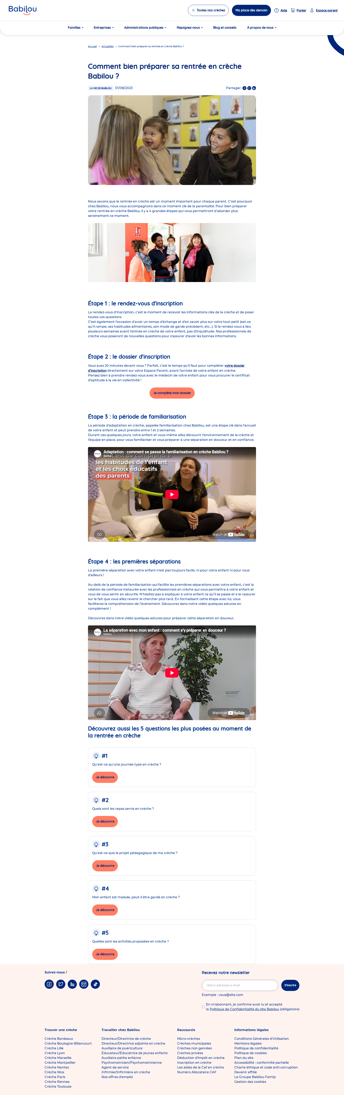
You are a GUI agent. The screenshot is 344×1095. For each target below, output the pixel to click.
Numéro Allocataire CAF (196, 1072)
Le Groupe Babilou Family (255, 1077)
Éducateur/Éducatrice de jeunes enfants (135, 1053)
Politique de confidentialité (256, 1048)
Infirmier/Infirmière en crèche (126, 1072)
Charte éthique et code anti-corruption (266, 1067)
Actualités (107, 46)
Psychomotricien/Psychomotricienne (132, 1063)
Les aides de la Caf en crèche (200, 1067)
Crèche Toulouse (58, 1086)
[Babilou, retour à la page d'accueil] (22, 10)
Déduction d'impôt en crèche (201, 1058)
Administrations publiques (143, 27)
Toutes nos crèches (211, 10)
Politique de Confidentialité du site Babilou (244, 1009)
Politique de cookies (250, 1053)
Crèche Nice (54, 1072)
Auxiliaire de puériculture (122, 1048)
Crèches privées (190, 1053)
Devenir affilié (245, 1072)
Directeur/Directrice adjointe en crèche (133, 1043)
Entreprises (102, 27)
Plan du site (243, 1058)
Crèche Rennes (57, 1082)
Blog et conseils (224, 27)
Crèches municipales (194, 1043)
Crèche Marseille (58, 1058)
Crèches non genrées (194, 1048)
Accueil (92, 46)
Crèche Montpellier (60, 1063)
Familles (74, 27)
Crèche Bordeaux (59, 1039)
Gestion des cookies (250, 1082)
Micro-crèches (188, 1039)
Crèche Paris (55, 1077)
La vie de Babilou (101, 88)
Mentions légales (248, 1043)
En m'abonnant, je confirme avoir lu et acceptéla (252, 1007)
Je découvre (105, 777)
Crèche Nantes (57, 1067)
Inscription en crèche (194, 1063)
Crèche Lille (54, 1048)
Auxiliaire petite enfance (121, 1058)
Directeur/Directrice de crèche (126, 1039)
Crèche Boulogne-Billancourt (68, 1043)
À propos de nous (260, 27)
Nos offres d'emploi (117, 1077)
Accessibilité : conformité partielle (261, 1063)
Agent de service (115, 1067)
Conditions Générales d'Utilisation (261, 1039)
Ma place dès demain (251, 10)
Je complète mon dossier (172, 393)
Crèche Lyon (55, 1053)
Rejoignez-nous (188, 27)
